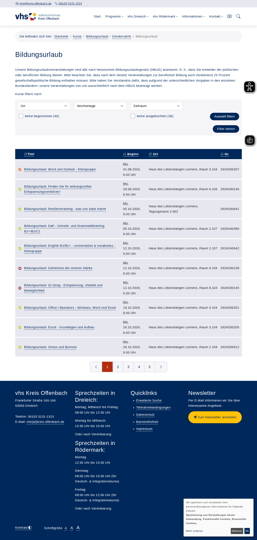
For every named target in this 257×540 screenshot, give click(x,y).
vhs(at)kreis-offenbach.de (45, 422)
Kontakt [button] (215, 16)
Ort (23, 106)
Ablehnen (237, 530)
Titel (30, 154)
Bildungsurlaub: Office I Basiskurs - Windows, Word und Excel (70, 307)
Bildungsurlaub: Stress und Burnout (50, 347)
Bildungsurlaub (97, 36)
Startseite (61, 36)
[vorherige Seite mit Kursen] (96, 367)
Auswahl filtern (224, 116)
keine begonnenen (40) (42, 116)
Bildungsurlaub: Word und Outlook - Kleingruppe (60, 169)
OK (247, 530)
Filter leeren (226, 129)
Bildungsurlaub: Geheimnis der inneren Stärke (58, 268)
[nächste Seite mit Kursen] (161, 367)
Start (97, 16)
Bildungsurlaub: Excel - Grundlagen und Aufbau (59, 327)
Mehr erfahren (194, 530)
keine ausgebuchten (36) (155, 116)
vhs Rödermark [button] (164, 16)
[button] (229, 16)
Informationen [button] (192, 16)
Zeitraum (140, 106)
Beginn (132, 154)
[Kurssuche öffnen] (238, 16)
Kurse (77, 36)
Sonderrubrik (121, 36)
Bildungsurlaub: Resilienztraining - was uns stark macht (65, 209)
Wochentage (86, 106)
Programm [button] (113, 16)
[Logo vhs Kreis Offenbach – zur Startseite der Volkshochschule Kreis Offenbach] (37, 16)
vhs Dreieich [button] (137, 16)
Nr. (226, 154)
